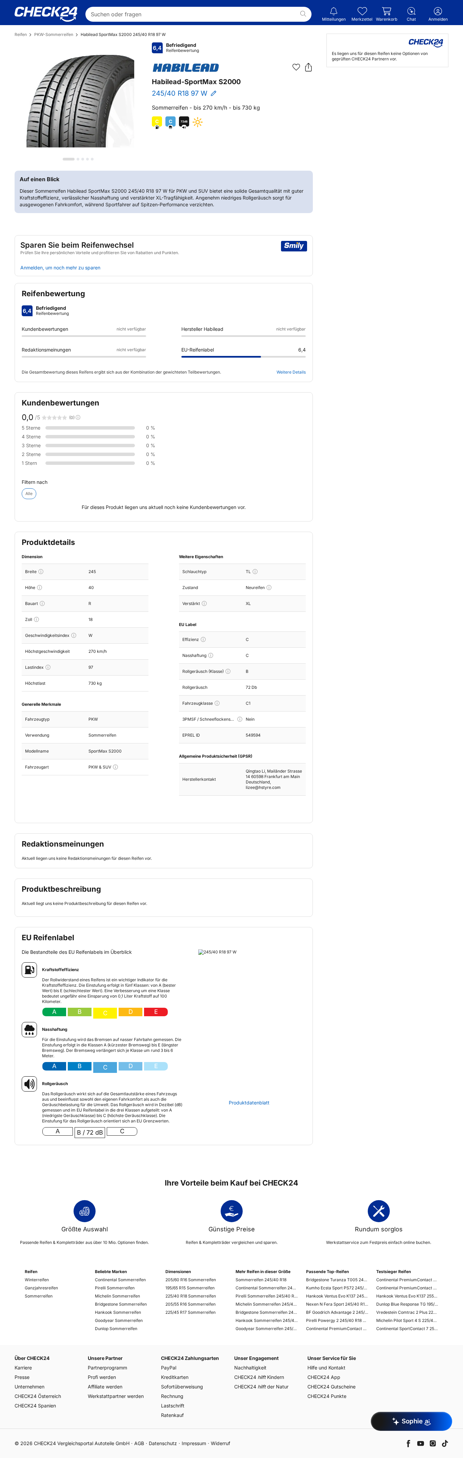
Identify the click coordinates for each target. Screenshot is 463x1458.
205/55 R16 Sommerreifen (190, 1304)
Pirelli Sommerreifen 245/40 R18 (267, 1296)
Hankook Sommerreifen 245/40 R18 (267, 1320)
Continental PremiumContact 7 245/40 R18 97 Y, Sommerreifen (337, 1328)
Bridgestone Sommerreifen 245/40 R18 (267, 1312)
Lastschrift (172, 1405)
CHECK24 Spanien (35, 1405)
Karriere (23, 1367)
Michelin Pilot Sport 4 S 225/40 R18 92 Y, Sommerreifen (407, 1320)
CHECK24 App (323, 1377)
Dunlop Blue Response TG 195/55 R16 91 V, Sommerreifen (407, 1304)
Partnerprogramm (107, 1367)
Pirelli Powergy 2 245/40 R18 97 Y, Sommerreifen (337, 1320)
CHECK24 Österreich (38, 1396)
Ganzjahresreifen (41, 1287)
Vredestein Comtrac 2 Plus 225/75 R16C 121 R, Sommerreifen (407, 1312)
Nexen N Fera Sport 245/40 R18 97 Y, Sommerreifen (337, 1304)
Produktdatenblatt (249, 1102)
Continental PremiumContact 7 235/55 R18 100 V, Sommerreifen (407, 1279)
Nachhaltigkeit (250, 1367)
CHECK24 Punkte (326, 1396)
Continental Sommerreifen (120, 1279)
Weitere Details (291, 372)
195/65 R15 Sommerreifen (190, 1287)
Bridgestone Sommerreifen (121, 1304)
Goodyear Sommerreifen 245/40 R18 (267, 1328)
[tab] (69, 159)
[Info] (40, 571)
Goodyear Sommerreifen (119, 1320)
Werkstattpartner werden (116, 1396)
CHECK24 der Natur (261, 1386)
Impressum (194, 1443)
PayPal (168, 1367)
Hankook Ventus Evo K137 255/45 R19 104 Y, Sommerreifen (407, 1296)
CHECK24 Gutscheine (331, 1386)
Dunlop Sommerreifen (116, 1328)
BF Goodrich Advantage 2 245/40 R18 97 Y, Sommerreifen (337, 1312)
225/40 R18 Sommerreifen (190, 1296)
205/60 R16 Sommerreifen (190, 1279)
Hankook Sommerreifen (118, 1312)
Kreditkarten (174, 1377)
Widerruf (220, 1443)
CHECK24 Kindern (259, 1377)
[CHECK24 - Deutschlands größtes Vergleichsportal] (46, 14)
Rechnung (172, 1396)
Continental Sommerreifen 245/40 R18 (267, 1287)
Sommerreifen (39, 1296)
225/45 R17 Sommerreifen (190, 1312)
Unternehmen (29, 1386)
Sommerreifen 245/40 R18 (261, 1279)
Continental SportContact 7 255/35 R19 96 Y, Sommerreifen (407, 1328)
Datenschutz (163, 1443)
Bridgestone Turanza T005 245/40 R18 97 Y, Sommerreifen (337, 1279)
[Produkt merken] (296, 67)
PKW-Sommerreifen (53, 34)
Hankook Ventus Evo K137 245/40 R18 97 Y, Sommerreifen (337, 1296)
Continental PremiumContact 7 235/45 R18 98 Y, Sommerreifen (407, 1287)
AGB (139, 1443)
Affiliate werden (105, 1386)
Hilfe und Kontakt (326, 1367)
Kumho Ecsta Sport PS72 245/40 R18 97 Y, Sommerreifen (337, 1287)
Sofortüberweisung (182, 1386)
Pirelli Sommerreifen (115, 1287)
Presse (22, 1377)
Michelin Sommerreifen (117, 1296)
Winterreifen (37, 1279)
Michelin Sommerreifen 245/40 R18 (267, 1304)
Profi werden (102, 1377)
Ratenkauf (172, 1415)
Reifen (21, 34)
